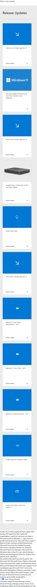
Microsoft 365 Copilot (13, 563)
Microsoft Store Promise (8, 545)
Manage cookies (18, 583)
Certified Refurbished (24, 543)
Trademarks (4, 586)
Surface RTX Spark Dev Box (9, 534)
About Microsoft (16, 572)
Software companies (23, 570)
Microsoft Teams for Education (11, 550)
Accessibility (11, 577)
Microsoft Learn (20, 565)
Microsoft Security (15, 559)
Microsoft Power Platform (19, 561)
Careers (7, 572)
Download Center (11, 540)
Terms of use (29, 583)
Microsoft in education (8, 547)
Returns (3, 543)
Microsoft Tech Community (22, 568)
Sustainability (20, 577)
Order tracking (11, 543)
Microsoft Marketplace (8, 570)
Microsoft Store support (26, 540)
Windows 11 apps (20, 538)
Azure (34, 563)
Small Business (26, 563)
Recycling (21, 586)
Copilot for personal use (18, 536)
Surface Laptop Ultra (27, 531)
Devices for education (24, 547)
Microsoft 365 (5, 561)
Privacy (10, 583)
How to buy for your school (17, 552)
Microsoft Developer (7, 565)
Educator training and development (17, 553)
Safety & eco (13, 586)
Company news (28, 572)
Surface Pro (4, 531)
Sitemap (21, 581)
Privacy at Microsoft (7, 574)
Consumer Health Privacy (9, 581)
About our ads (30, 586)
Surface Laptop (14, 531)
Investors (17, 574)
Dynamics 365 (27, 559)
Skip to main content (7, 1)
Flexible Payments (24, 545)
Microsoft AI (4, 559)
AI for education (11, 556)
